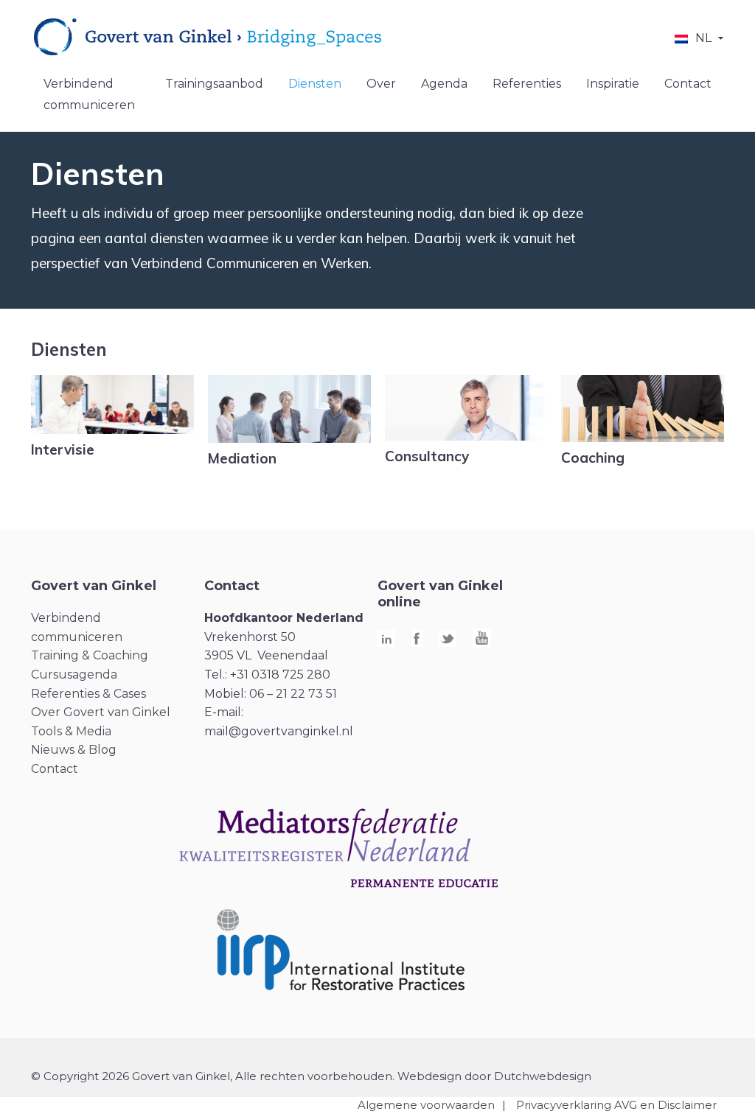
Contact (687, 84)
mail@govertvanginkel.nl (278, 731)
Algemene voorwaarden (426, 1105)
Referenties (527, 84)
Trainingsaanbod (214, 84)
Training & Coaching (89, 655)
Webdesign (429, 1076)
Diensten (314, 84)
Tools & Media (71, 731)
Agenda (444, 84)
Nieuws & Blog (73, 750)
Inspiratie (612, 84)
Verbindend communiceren (89, 94)
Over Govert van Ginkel (100, 712)
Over (381, 84)
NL (703, 38)
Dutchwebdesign (542, 1076)
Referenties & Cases (88, 694)
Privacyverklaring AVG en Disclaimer (616, 1105)
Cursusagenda (74, 675)
